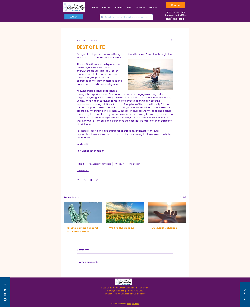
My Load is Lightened (164, 228)
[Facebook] (5, 284)
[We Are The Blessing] (125, 212)
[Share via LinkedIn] (91, 179)
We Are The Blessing (121, 228)
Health (82, 164)
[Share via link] (97, 179)
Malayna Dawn (133, 304)
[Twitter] (5, 289)
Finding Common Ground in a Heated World (82, 229)
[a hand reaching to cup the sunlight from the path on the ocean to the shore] (167, 212)
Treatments (83, 170)
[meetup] (5, 299)
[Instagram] (5, 294)
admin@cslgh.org (115, 290)
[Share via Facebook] (78, 179)
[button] (245, 294)
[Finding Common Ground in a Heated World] (83, 212)
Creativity (119, 164)
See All (183, 197)
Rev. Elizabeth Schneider (100, 164)
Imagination (134, 164)
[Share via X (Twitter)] (84, 179)
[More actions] (171, 40)
